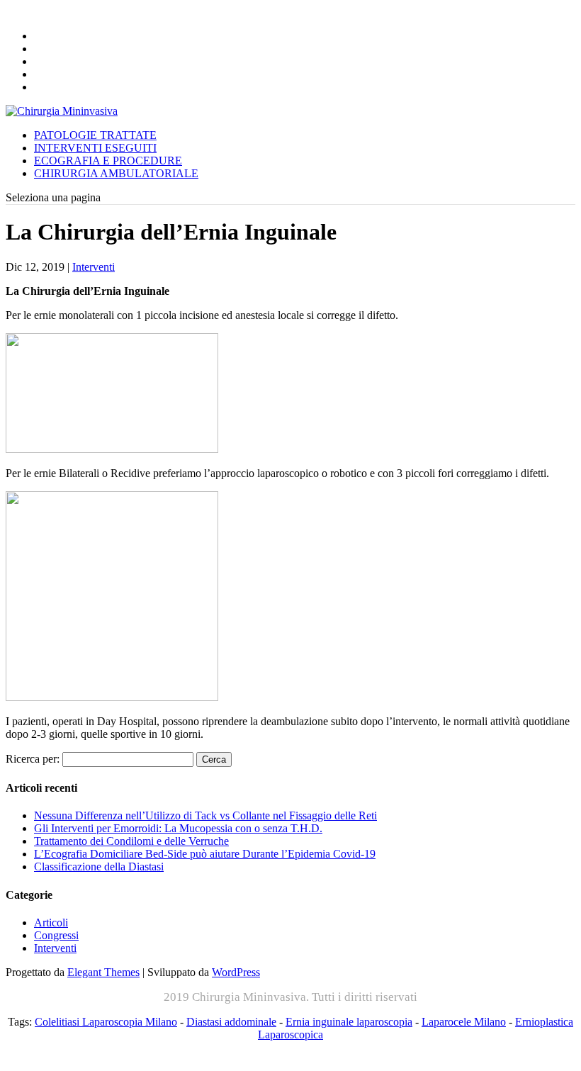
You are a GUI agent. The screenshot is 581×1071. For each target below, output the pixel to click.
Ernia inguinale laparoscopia (349, 1022)
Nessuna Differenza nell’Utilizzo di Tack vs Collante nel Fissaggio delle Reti (205, 815)
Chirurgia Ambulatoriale (116, 173)
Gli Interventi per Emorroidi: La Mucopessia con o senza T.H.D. (178, 828)
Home (52, 36)
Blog (51, 49)
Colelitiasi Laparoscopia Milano (106, 1022)
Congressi (56, 935)
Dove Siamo (73, 61)
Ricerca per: (33, 759)
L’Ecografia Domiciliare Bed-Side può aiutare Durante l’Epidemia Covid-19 (205, 854)
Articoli (51, 922)
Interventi (93, 267)
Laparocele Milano (464, 1022)
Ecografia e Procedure (108, 161)
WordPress (236, 972)
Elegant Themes (103, 972)
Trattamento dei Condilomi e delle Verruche (131, 841)
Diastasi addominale (231, 1022)
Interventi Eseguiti (95, 148)
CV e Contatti (81, 87)
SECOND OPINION (87, 74)
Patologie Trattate (95, 135)
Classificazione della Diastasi (99, 866)
